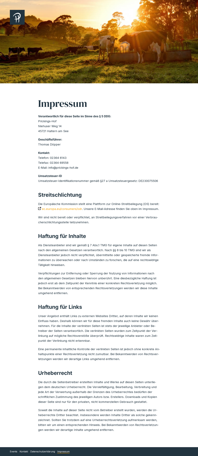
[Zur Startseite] (99, 17)
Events (13, 451)
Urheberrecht (55, 373)
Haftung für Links (60, 307)
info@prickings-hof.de (63, 167)
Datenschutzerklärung (42, 451)
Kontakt (24, 451)
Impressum (63, 451)
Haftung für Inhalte (62, 236)
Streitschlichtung (60, 195)
